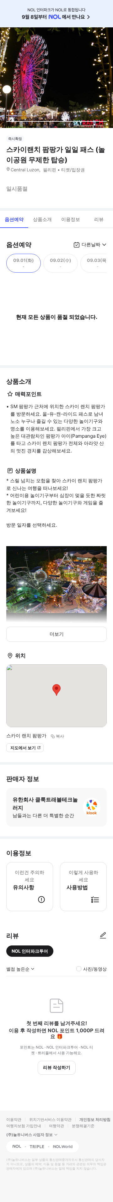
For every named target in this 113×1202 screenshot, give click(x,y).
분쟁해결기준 (83, 1125)
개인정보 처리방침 (94, 1119)
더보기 (57, 634)
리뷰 (99, 219)
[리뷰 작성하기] (103, 935)
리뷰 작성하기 (56, 1067)
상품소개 (42, 219)
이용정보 (70, 219)
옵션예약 (14, 219)
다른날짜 (91, 244)
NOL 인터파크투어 (30, 951)
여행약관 (56, 1125)
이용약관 (13, 1119)
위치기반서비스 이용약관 (50, 1119)
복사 (60, 736)
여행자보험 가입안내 (23, 1125)
